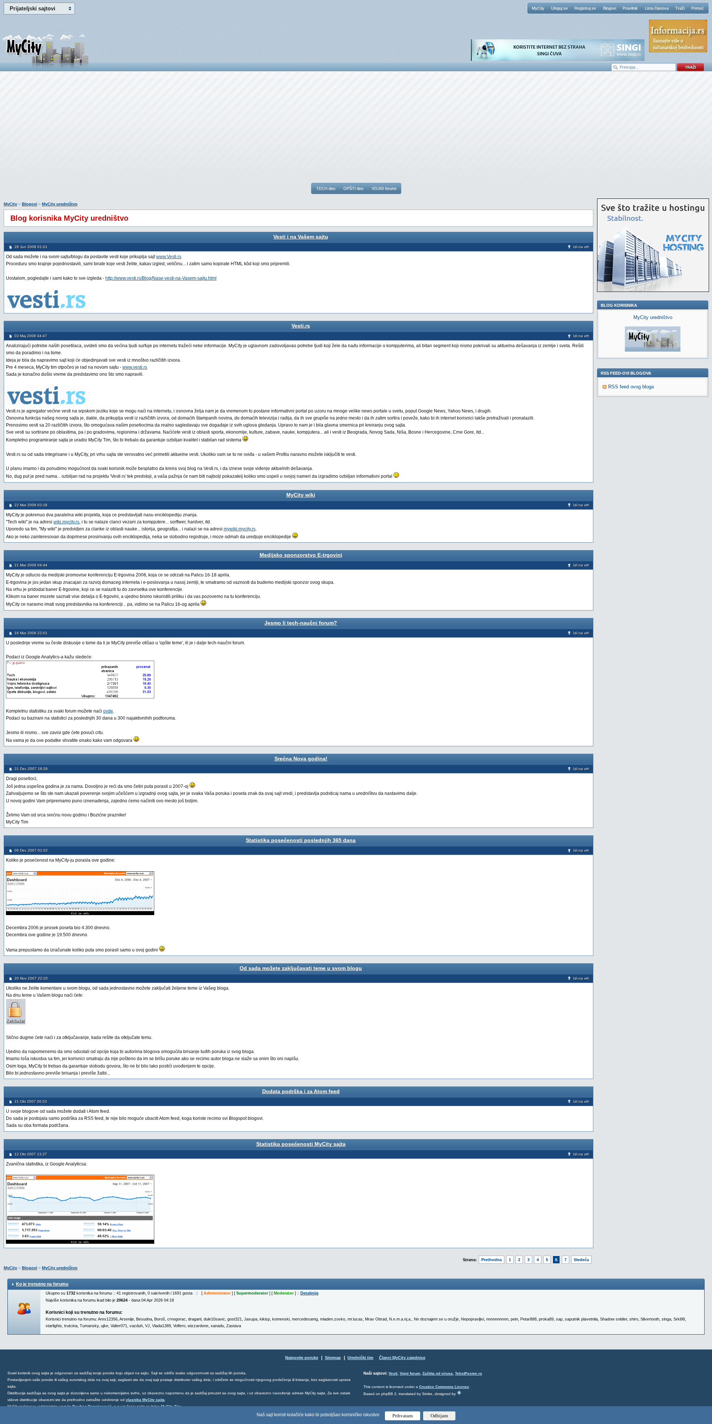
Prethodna (491, 1259)
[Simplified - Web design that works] (459, 1392)
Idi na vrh (581, 247)
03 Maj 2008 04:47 (30, 336)
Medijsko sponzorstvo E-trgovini (301, 555)
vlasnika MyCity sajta (145, 1400)
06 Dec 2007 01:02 (31, 850)
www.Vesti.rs (168, 256)
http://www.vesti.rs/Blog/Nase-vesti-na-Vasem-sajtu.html (161, 278)
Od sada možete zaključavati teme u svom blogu (301, 968)
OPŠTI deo (353, 188)
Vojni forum (410, 1373)
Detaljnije (309, 1293)
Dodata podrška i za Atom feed (301, 1091)
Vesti (393, 1373)
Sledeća (581, 1259)
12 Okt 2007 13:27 (30, 1154)
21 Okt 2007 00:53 (30, 1101)
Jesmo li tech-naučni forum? (300, 623)
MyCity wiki (300, 495)
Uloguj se (559, 8)
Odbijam (439, 1415)
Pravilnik (630, 8)
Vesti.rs (300, 326)
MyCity (538, 8)
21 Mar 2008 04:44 (30, 565)
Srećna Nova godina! (300, 759)
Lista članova (657, 8)
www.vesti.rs (134, 367)
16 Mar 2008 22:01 (30, 633)
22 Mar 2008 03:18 (30, 505)
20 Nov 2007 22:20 (31, 978)
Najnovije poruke (301, 1357)
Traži (680, 8)
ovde (108, 711)
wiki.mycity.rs (66, 521)
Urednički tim (360, 1357)
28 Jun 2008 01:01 (30, 247)
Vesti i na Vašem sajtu (300, 237)
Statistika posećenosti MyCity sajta (301, 1144)
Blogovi (609, 8)
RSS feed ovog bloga (631, 386)
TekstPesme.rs (468, 1373)
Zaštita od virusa (437, 1373)
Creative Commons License (444, 1387)
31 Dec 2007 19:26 (31, 769)
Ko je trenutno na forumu (42, 1284)
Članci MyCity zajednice (402, 1357)
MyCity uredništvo (60, 204)
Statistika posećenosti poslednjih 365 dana (301, 840)
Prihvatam (402, 1415)
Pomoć (697, 8)
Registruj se (585, 8)
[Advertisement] (356, 130)
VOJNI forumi (384, 188)
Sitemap (333, 1357)
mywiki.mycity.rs (240, 529)
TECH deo (325, 188)
